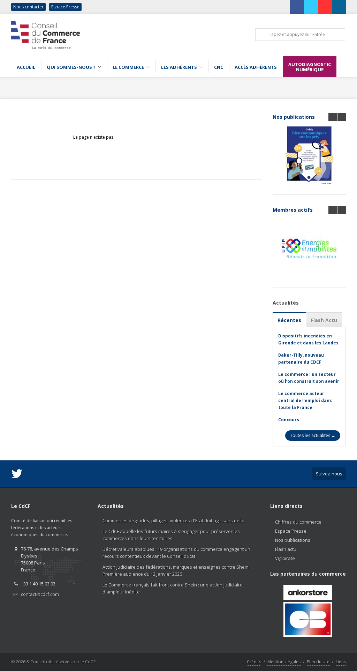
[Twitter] (311, 7)
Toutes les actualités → (312, 435)
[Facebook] (297, 7)
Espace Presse (65, 7)
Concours (288, 420)
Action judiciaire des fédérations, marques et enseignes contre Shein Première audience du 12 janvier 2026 (175, 570)
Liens (341, 662)
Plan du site (318, 662)
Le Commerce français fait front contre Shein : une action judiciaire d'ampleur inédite (172, 588)
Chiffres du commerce (298, 522)
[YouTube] (325, 7)
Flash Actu (324, 320)
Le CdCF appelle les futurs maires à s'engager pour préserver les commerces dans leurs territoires (171, 534)
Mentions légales (284, 662)
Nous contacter (28, 7)
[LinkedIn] (339, 7)
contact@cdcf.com (40, 594)
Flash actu (285, 549)
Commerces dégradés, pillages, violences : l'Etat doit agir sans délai (173, 520)
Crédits (254, 662)
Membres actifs (293, 209)
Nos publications (294, 117)
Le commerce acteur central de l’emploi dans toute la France (305, 400)
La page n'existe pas (93, 137)
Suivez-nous (329, 474)
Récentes (289, 320)
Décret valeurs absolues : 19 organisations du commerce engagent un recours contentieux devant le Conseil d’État (176, 552)
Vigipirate (285, 558)
